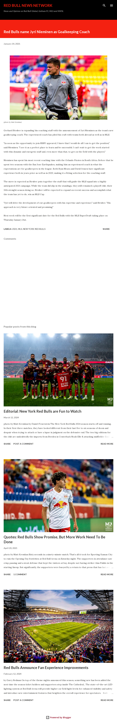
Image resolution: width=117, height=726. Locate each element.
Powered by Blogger (60, 717)
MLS (20, 229)
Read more (107, 443)
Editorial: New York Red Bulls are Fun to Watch (42, 411)
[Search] (104, 5)
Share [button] (106, 229)
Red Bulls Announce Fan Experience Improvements (46, 667)
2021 (14, 229)
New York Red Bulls (34, 229)
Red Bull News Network (28, 5)
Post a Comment (23, 443)
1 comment (20, 574)
